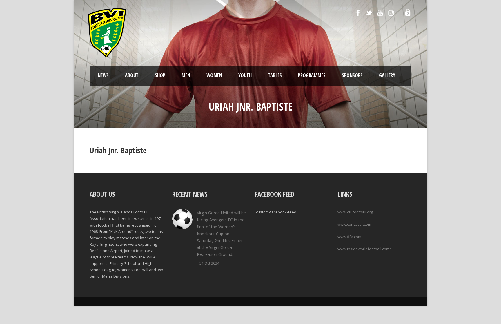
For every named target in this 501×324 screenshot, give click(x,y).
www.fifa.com (349, 236)
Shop (160, 75)
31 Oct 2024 (209, 263)
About (132, 75)
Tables (275, 75)
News (103, 75)
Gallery (387, 75)
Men (185, 75)
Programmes (312, 75)
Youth (245, 75)
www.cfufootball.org (355, 212)
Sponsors (352, 75)
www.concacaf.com (354, 224)
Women (214, 75)
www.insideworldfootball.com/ (364, 248)
